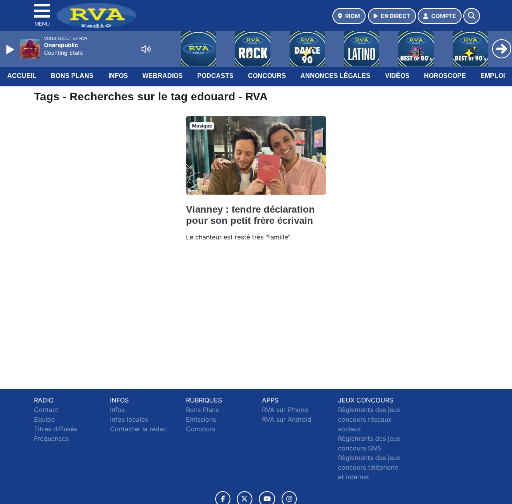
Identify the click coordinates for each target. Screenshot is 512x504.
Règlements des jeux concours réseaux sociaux (369, 419)
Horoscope (445, 75)
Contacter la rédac (138, 429)
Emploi (492, 75)
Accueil (21, 75)
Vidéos (397, 75)
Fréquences (51, 438)
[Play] (11, 49)
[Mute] (146, 49)
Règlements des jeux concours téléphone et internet (369, 467)
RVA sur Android (287, 419)
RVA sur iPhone (285, 410)
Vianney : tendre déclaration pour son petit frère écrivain (250, 215)
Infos (118, 75)
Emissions (201, 419)
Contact (46, 410)
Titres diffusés (55, 429)
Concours (267, 75)
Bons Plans (72, 75)
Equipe (44, 419)
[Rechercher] (471, 16)
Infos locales (129, 419)
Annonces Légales (335, 75)
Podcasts (215, 75)
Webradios (162, 75)
